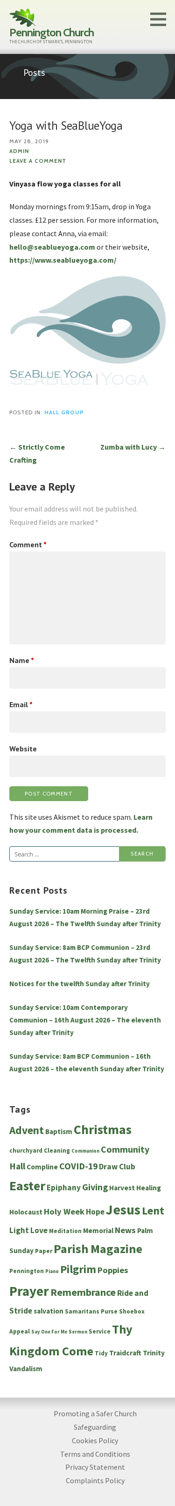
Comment (28, 544)
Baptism (58, 1131)
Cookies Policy (95, 1440)
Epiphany (64, 1187)
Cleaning (57, 1150)
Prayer (29, 1291)
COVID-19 (78, 1166)
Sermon (78, 1332)
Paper (43, 1251)
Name (21, 660)
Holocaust (25, 1211)
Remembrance (83, 1292)
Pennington (26, 1271)
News (125, 1230)
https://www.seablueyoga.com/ (62, 260)
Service (100, 1331)
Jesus (123, 1209)
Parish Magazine (98, 1248)
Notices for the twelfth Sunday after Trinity (79, 983)
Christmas (103, 1129)
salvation (48, 1311)
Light (19, 1230)
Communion (85, 1151)
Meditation (65, 1231)
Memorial (98, 1230)
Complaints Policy (95, 1480)
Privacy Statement (95, 1467)
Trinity (154, 1352)
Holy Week (64, 1211)
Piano (52, 1271)
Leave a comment (37, 161)
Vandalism (25, 1368)
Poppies (113, 1270)
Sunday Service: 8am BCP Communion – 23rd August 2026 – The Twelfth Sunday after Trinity (85, 953)
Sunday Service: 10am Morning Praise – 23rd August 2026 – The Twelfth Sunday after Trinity (85, 917)
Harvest (122, 1187)
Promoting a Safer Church (95, 1413)
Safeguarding (95, 1427)
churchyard (25, 1150)
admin (19, 151)
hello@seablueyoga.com (52, 247)
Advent (26, 1130)
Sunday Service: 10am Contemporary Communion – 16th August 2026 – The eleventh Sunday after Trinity (85, 1020)
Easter (27, 1186)
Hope (95, 1212)
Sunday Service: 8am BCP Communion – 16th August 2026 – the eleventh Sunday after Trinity (86, 1062)
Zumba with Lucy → (133, 446)
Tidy (101, 1353)
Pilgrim (78, 1269)
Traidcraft (125, 1352)
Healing (148, 1187)
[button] (161, 19)
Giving (95, 1187)
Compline (42, 1166)
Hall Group (64, 412)
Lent (153, 1211)
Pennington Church (51, 32)
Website (23, 748)
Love (39, 1230)
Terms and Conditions (95, 1454)
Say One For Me (49, 1332)
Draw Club (117, 1166)
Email (21, 704)
